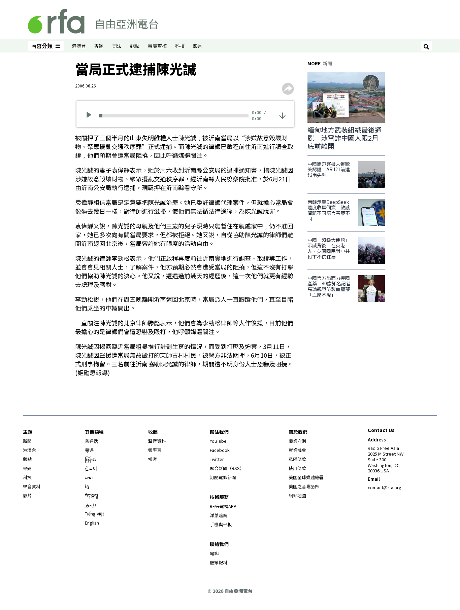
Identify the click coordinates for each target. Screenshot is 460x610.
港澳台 (79, 45)
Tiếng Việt (94, 513)
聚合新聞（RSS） (227, 468)
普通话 (91, 441)
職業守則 (297, 441)
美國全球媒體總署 (306, 477)
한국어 (91, 468)
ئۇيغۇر (90, 504)
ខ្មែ (87, 486)
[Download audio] (282, 114)
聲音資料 (31, 486)
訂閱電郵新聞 (223, 477)
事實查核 (157, 45)
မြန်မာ (90, 459)
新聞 (27, 441)
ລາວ (89, 477)
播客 (152, 459)
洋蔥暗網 (218, 515)
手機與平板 (221, 524)
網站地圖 (297, 495)
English (92, 522)
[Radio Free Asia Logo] (93, 20)
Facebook (220, 450)
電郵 (214, 553)
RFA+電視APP (223, 506)
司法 (117, 45)
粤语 (89, 450)
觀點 (134, 45)
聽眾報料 (218, 562)
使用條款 (297, 468)
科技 (180, 45)
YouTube (218, 441)
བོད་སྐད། (91, 495)
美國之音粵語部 (304, 486)
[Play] (91, 116)
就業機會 (297, 450)
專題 (99, 45)
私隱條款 (297, 459)
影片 (197, 45)
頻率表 (154, 450)
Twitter (217, 459)
